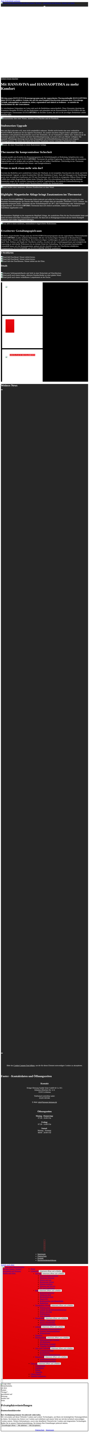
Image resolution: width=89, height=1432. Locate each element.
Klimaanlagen (45, 1333)
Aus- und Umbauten (42, 1348)
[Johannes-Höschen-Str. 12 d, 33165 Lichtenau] (44, 1243)
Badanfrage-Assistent (48, 1344)
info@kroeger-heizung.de (47, 1102)
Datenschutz (42, 1256)
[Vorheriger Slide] (2, 389)
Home (33, 1269)
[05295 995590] (44, 1245)
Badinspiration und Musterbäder (51, 1301)
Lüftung (38, 1327)
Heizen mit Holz (46, 1312)
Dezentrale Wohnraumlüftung (51, 1329)
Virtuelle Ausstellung (38, 1376)
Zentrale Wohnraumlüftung (50, 1331)
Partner (37, 1370)
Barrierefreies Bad (46, 1297)
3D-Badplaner (45, 1342)
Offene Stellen (36, 1374)
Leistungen (35, 1271)
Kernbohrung (45, 1353)
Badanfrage (44, 1303)
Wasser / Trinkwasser (47, 1320)
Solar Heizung (45, 1316)
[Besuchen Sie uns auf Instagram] (44, 1247)
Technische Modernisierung (50, 1355)
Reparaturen (39, 1357)
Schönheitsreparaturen (48, 1359)
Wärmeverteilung (46, 1284)
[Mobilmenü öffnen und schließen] (44, 6)
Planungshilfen (40, 1338)
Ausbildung (39, 1368)
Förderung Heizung (47, 1278)
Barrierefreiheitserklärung (47, 1260)
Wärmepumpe (45, 1308)
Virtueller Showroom (47, 1346)
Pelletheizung (45, 1314)
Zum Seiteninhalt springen (10, 1)
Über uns (34, 1363)
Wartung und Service (47, 1286)
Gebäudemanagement (48, 1325)
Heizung (38, 1273)
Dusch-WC (44, 1299)
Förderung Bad (45, 1295)
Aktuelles (38, 1372)
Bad (36, 1290)
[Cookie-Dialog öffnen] (2, 1381)
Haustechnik (39, 1318)
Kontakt (40, 1258)
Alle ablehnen (22, 1425)
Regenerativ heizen (47, 1282)
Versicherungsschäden (48, 1361)
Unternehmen (40, 1366)
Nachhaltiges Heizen (42, 1305)
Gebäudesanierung (47, 1351)
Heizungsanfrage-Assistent (49, 1340)
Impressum (42, 1254)
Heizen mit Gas (45, 1280)
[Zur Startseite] (38, 3)
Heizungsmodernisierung (49, 1276)
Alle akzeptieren (34, 1425)
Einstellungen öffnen (9, 1425)
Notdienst (38, 1335)
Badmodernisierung (47, 1293)
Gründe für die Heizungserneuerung (53, 1310)
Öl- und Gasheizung (47, 1288)
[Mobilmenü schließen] (2, 1322)
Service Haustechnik (47, 1323)
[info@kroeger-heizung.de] (44, 1241)
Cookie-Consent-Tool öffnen (24, 1065)
